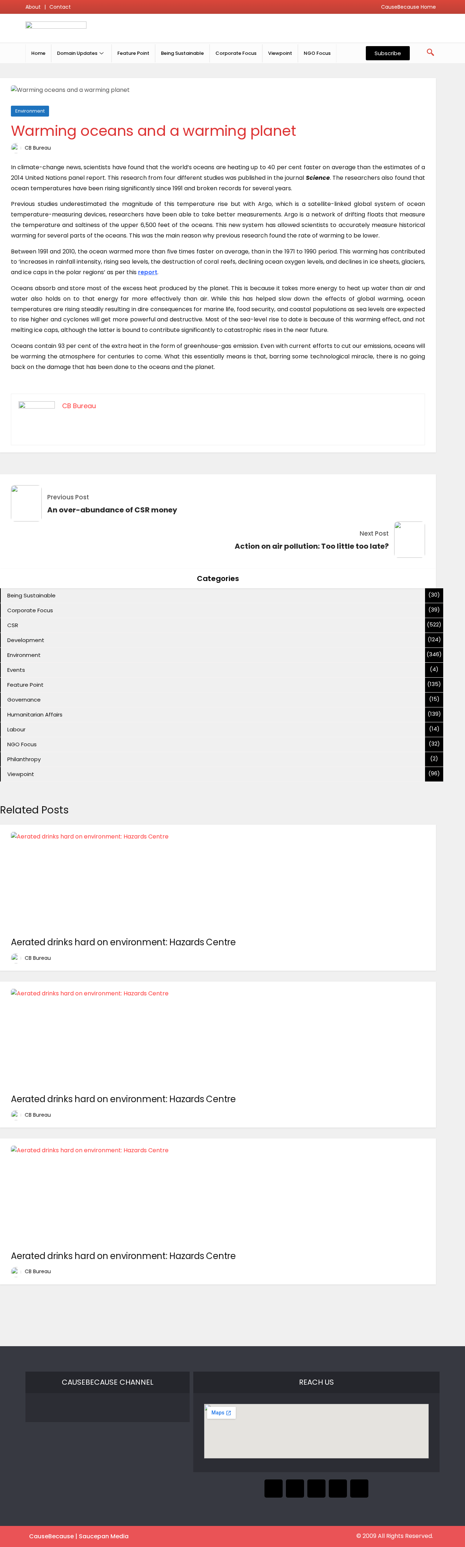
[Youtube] (359, 1488)
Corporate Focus (235, 53)
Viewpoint (280, 53)
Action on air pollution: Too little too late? (312, 546)
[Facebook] (273, 1488)
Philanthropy (24, 759)
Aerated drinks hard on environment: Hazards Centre (123, 942)
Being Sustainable (182, 53)
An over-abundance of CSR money (112, 509)
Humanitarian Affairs (34, 714)
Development (25, 640)
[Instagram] (338, 1488)
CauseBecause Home (408, 7)
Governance (24, 699)
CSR (12, 625)
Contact (60, 7)
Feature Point (133, 53)
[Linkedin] (295, 1488)
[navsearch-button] (430, 54)
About (33, 7)
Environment (30, 110)
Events (16, 670)
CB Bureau (38, 147)
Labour (16, 729)
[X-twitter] (316, 1488)
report (147, 272)
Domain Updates (77, 53)
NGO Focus (317, 53)
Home (38, 53)
